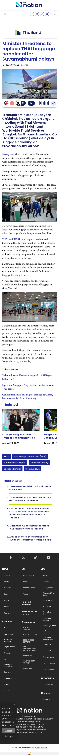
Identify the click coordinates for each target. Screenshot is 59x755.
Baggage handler (12, 468)
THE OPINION (47, 678)
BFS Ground (19, 239)
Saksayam (7, 154)
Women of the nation (29, 613)
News (5, 568)
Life (23, 568)
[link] (21, 429)
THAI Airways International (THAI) (30, 456)
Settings (9, 736)
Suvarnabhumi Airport (15, 462)
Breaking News (32, 468)
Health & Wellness (27, 603)
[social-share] (32, 14)
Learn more (8, 725)
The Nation (42, 747)
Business (7, 621)
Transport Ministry (39, 462)
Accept (8, 730)
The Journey (28, 622)
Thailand (45, 693)
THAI (5, 239)
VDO (43, 568)
